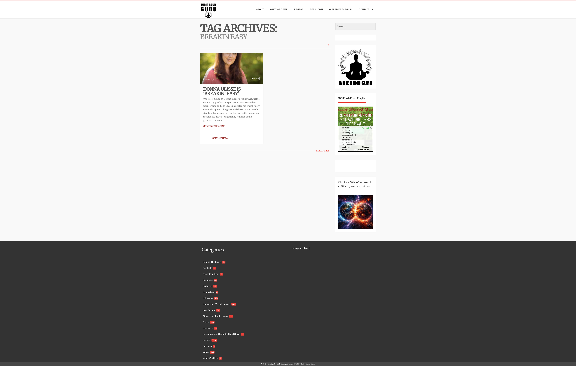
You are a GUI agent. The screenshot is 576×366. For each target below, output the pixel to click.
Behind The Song (212, 262)
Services (207, 346)
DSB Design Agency (285, 364)
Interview (208, 298)
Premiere (208, 328)
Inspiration (208, 292)
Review (255, 79)
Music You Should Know (215, 316)
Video (206, 352)
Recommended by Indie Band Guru (221, 334)
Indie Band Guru (308, 364)
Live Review (209, 310)
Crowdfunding (211, 274)
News (205, 322)
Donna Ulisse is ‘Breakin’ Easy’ (222, 91)
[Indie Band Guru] (213, 9)
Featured (207, 286)
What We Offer (210, 358)
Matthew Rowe (220, 137)
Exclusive (208, 280)
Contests (207, 268)
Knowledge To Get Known (216, 304)
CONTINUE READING (214, 126)
